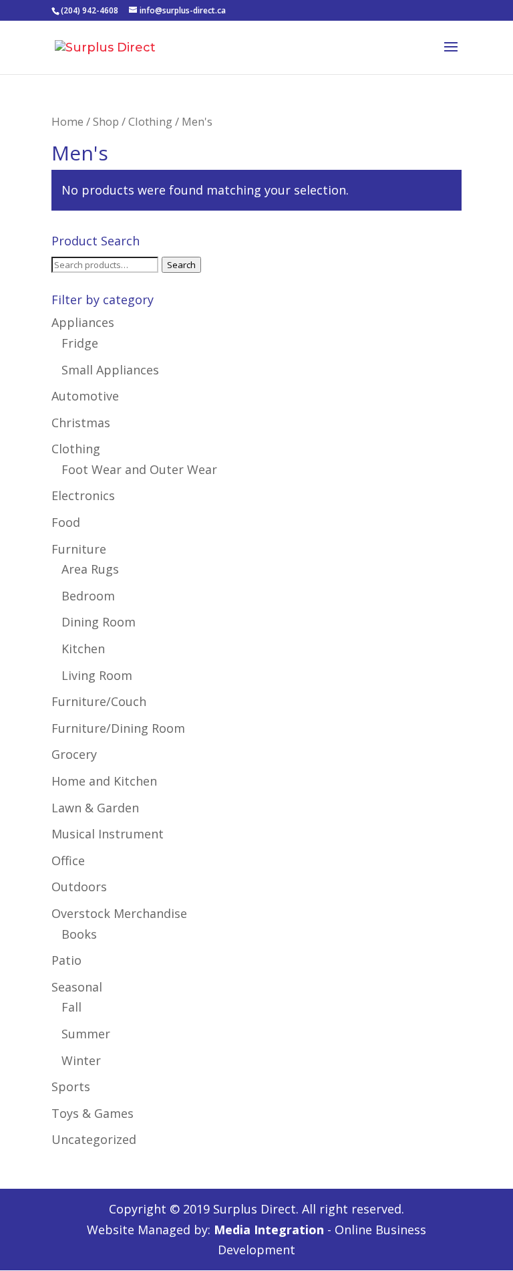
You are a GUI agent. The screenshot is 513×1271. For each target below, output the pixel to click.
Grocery (74, 754)
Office (68, 860)
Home (67, 121)
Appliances (82, 322)
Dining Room (98, 622)
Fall (71, 1007)
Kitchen (83, 649)
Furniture (78, 549)
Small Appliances (110, 370)
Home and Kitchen (104, 781)
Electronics (83, 495)
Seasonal (76, 987)
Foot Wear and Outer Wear (139, 469)
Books (79, 934)
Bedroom (88, 596)
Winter (81, 1060)
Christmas (80, 423)
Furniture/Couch (98, 701)
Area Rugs (90, 569)
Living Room (96, 675)
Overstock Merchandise (119, 913)
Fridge (79, 343)
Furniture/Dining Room (118, 728)
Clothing (150, 121)
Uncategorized (93, 1139)
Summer (85, 1034)
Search (181, 265)
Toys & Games (92, 1113)
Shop (106, 121)
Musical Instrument (107, 834)
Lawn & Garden (95, 808)
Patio (66, 960)
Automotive (85, 396)
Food (65, 522)
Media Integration (269, 1230)
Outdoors (79, 887)
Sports (70, 1086)
